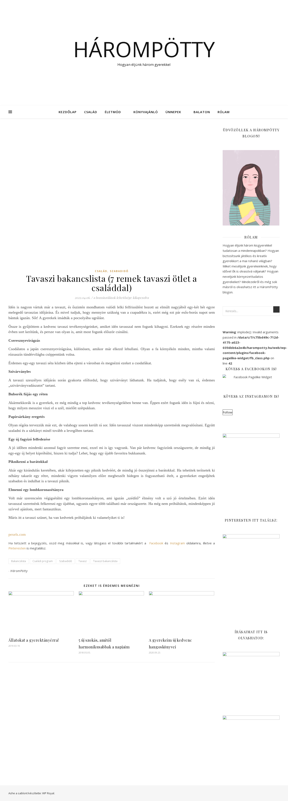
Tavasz (82, 561)
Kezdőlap (68, 112)
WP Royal (48, 793)
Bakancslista (18, 561)
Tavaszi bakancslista (105, 561)
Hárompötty (144, 49)
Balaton (202, 112)
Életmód (113, 112)
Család (90, 112)
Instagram (177, 543)
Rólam (224, 112)
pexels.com (17, 534)
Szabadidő (119, 271)
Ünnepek (173, 112)
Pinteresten (17, 548)
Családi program (42, 561)
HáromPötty (18, 571)
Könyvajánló (145, 112)
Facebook (156, 543)
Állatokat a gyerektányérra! (33, 640)
